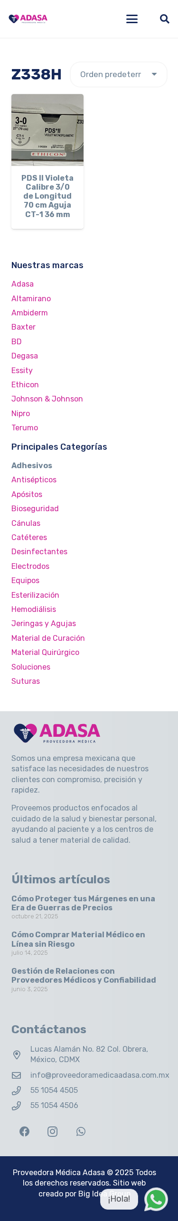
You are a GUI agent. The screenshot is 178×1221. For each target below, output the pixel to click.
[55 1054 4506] (20, 1105)
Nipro (20, 413)
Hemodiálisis (33, 609)
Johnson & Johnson (47, 398)
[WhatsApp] (81, 1132)
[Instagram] (52, 1132)
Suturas (25, 681)
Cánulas (25, 523)
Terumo (24, 427)
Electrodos (30, 566)
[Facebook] (24, 1132)
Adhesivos (31, 465)
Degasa (24, 355)
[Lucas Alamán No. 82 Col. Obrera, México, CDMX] (20, 1054)
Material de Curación (48, 638)
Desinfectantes (39, 551)
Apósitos (26, 494)
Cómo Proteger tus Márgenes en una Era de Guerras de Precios (83, 903)
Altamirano (31, 298)
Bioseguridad (35, 508)
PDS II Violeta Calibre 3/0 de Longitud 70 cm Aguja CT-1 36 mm (47, 196)
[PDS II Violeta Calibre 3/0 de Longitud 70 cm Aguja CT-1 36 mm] (47, 130)
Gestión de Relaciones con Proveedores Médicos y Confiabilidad (83, 976)
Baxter (23, 327)
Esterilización (35, 595)
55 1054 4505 (54, 1090)
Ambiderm (29, 312)
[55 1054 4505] (20, 1090)
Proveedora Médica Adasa (59, 1172)
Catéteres (29, 537)
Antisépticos (33, 479)
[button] (132, 19)
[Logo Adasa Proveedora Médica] (28, 19)
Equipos (25, 580)
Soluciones (30, 667)
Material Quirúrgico (45, 652)
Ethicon (25, 384)
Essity (22, 370)
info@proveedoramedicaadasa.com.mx (99, 1075)
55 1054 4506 (54, 1105)
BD (16, 341)
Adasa (22, 283)
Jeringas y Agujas (43, 623)
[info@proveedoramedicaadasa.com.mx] (20, 1075)
